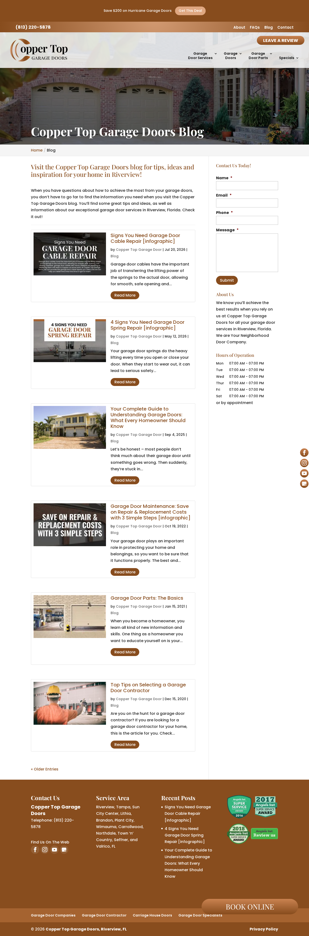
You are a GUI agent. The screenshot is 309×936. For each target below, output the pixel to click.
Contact (285, 27)
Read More (124, 295)
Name (224, 178)
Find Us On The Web (50, 842)
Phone (224, 212)
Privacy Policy (264, 929)
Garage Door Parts (258, 55)
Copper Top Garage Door (139, 249)
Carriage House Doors (152, 915)
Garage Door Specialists (200, 915)
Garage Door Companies (53, 915)
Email (224, 195)
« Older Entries (44, 769)
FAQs (255, 27)
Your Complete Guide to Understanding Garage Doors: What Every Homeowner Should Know (148, 417)
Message (227, 230)
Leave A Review (280, 40)
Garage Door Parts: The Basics (147, 598)
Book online (250, 906)
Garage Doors (231, 55)
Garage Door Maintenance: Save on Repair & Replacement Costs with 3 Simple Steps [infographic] (150, 512)
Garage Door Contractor (104, 915)
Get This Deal (190, 10)
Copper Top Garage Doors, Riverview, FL (86, 929)
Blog (268, 27)
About (239, 27)
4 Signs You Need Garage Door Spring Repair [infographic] (147, 325)
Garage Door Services (200, 55)
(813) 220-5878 (33, 27)
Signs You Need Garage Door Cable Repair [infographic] (145, 238)
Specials (286, 58)
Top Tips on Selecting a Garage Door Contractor (148, 687)
